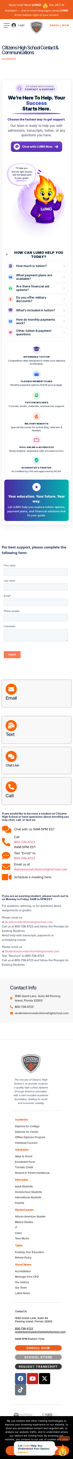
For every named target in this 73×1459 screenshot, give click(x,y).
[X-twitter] (44, 1378)
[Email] (11, 689)
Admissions (21, 1149)
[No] (64, 1438)
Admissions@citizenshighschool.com (40, 869)
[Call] (11, 786)
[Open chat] (63, 1450)
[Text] (11, 725)
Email (11, 698)
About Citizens (23, 1264)
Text (10, 734)
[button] (36, 146)
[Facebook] (20, 1378)
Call (10, 795)
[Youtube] (32, 1378)
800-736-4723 (24, 842)
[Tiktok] (20, 1389)
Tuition (18, 1245)
